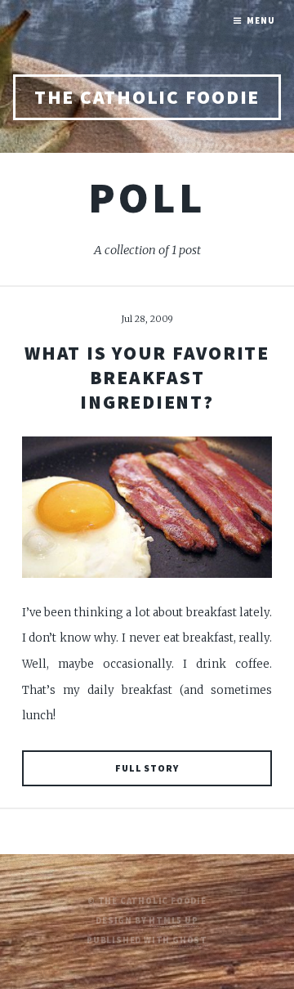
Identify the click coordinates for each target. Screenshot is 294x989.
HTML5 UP (173, 920)
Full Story (147, 768)
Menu (260, 21)
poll (147, 197)
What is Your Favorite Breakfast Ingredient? (147, 377)
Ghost (189, 940)
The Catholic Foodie (147, 97)
